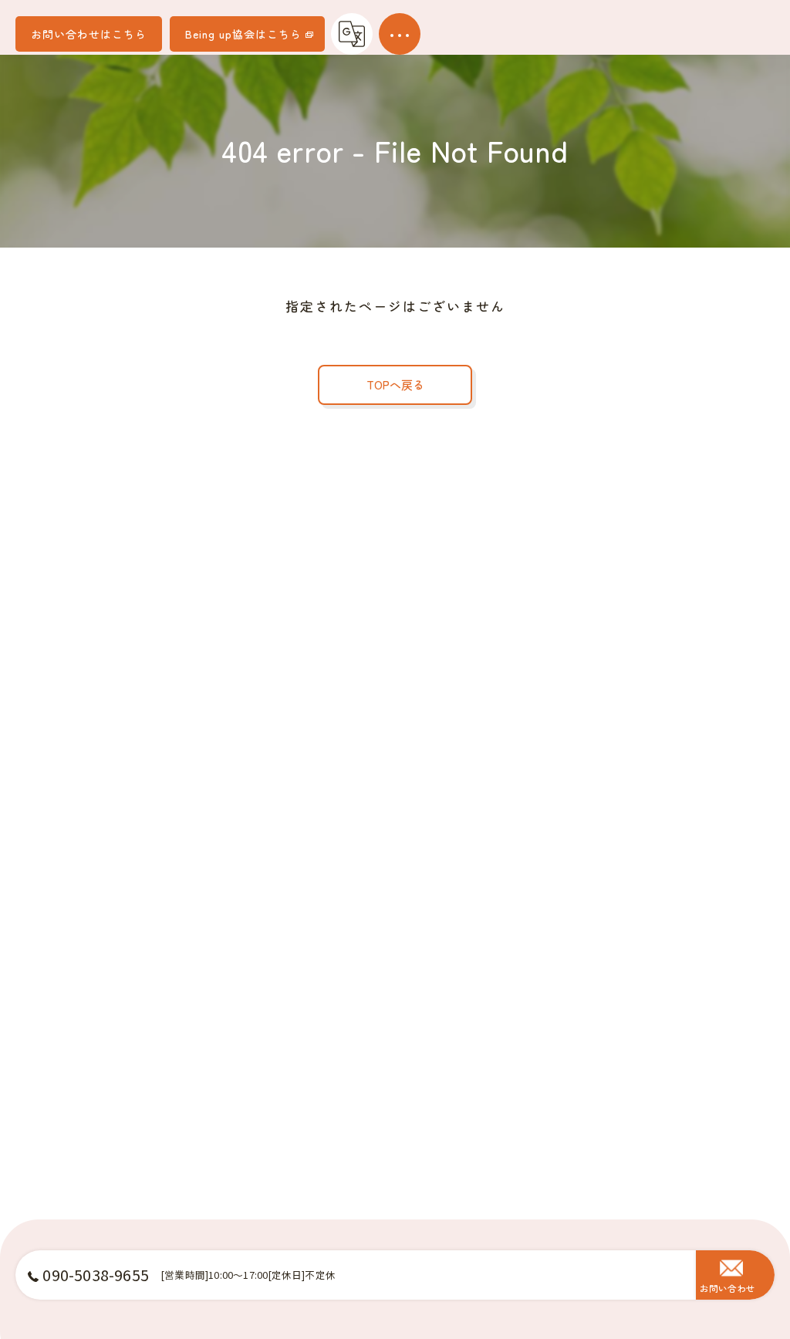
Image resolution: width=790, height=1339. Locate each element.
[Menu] (399, 34)
